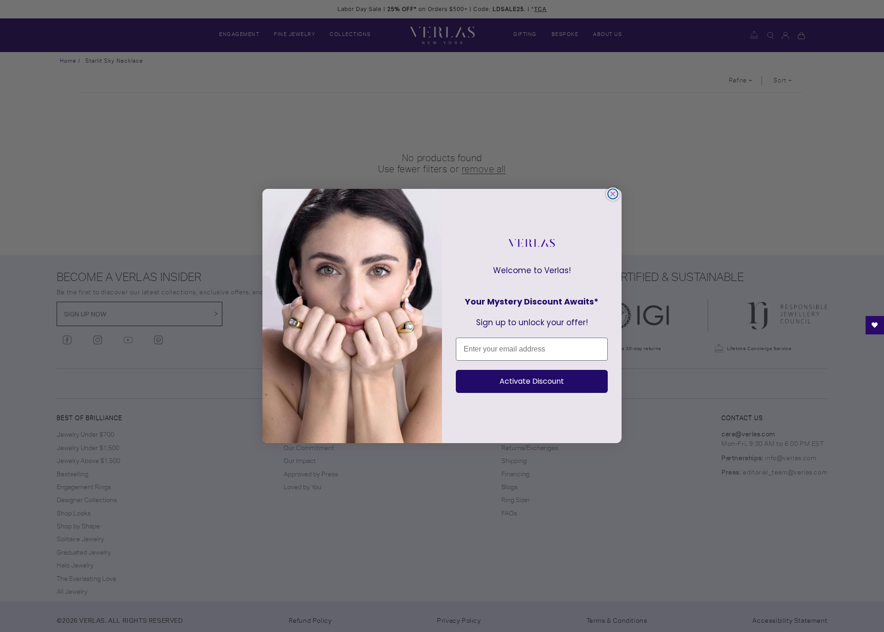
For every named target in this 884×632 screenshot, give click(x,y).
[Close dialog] (613, 194)
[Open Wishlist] (875, 325)
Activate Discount (532, 381)
